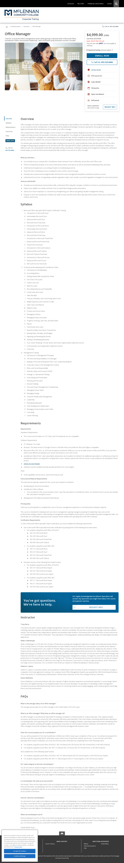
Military (86, 844)
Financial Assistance (90, 846)
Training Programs (15, 26)
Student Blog (104, 844)
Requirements (10, 127)
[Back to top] (62, 841)
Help (85, 848)
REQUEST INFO (110, 107)
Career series (96, 70)
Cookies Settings (19, 856)
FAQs (7, 136)
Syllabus (8, 123)
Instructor (9, 131)
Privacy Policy (65, 858)
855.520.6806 (9, 150)
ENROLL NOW (102, 55)
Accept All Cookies (19, 851)
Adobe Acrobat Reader (32, 464)
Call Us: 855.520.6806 (110, 26)
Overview (9, 119)
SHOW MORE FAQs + (28, 827)
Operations (26, 26)
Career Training (49, 844)
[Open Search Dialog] (116, 3)
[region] (20, 846)
